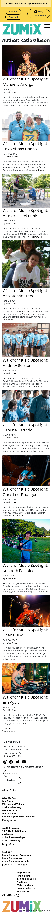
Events (7, 865)
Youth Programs (11, 827)
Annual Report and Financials (18, 816)
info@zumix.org (12, 755)
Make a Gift (23, 875)
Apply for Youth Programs (16, 854)
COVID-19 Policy (11, 840)
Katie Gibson (12, 92)
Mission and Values (13, 804)
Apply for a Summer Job (15, 861)
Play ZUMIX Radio (38, 13)
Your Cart (7, 851)
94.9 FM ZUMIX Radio (14, 830)
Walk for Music (25, 884)
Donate (22, 865)
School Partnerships (13, 837)
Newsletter (23, 891)
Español (13, 16)
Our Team (7, 800)
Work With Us (9, 810)
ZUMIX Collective (26, 888)
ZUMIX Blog (10, 895)
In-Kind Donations (26, 878)
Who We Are (9, 797)
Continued (40, 105)
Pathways (7, 834)
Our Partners (9, 813)
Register (8, 844)
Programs (9, 820)
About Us (9, 790)
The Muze (22, 881)
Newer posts (8, 731)
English (13, 11)
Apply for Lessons (12, 857)
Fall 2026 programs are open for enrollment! (26, 3)
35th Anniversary (11, 807)
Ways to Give (24, 872)
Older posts (8, 728)
